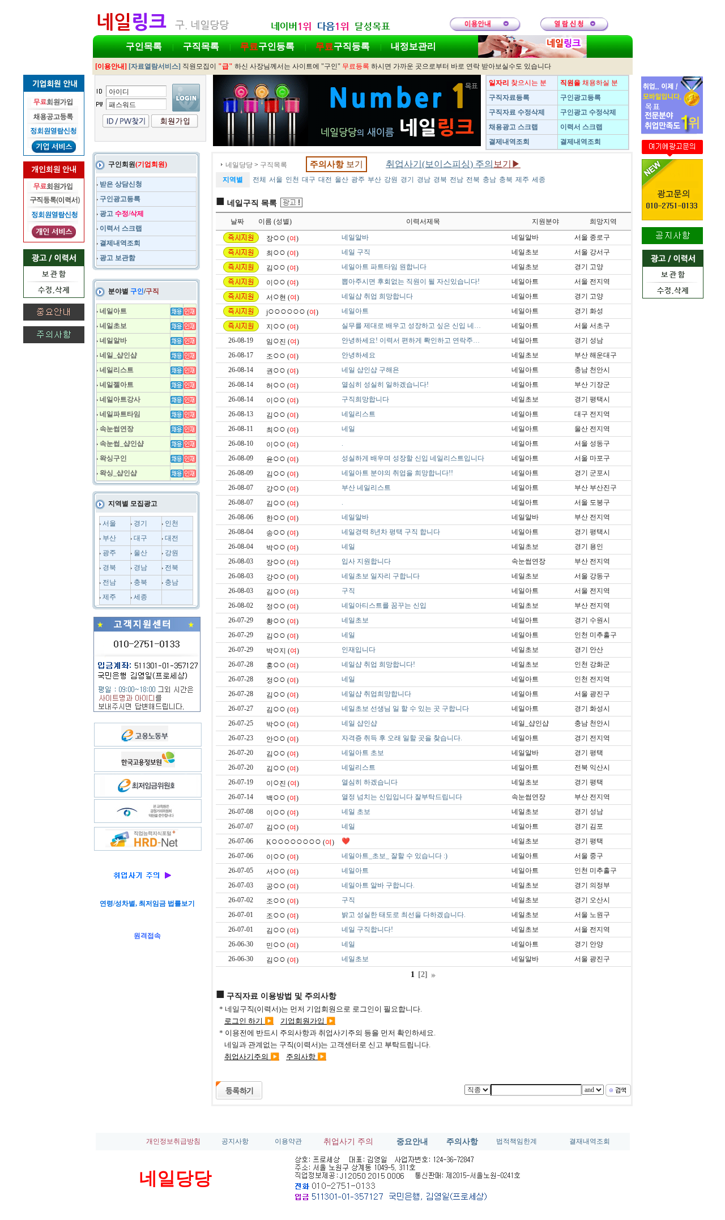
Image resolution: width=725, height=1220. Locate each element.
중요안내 (412, 1141)
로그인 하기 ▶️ (249, 1021)
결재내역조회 (589, 1141)
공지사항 (235, 1141)
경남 (140, 567)
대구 (140, 538)
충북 (140, 582)
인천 (171, 523)
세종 (140, 597)
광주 (109, 553)
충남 (171, 582)
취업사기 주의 (348, 1141)
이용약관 (288, 1141)
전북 (171, 567)
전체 (259, 180)
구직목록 (201, 46)
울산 (140, 553)
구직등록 (342, 46)
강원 (171, 553)
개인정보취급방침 (173, 1141)
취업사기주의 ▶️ (251, 1056)
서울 (109, 523)
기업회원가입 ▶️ (307, 1021)
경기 (140, 523)
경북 (109, 567)
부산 (109, 538)
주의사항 (462, 1141)
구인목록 (144, 46)
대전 (171, 538)
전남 (109, 582)
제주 (109, 597)
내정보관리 (413, 46)
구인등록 (267, 46)
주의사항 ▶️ (306, 1056)
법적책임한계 (516, 1141)
